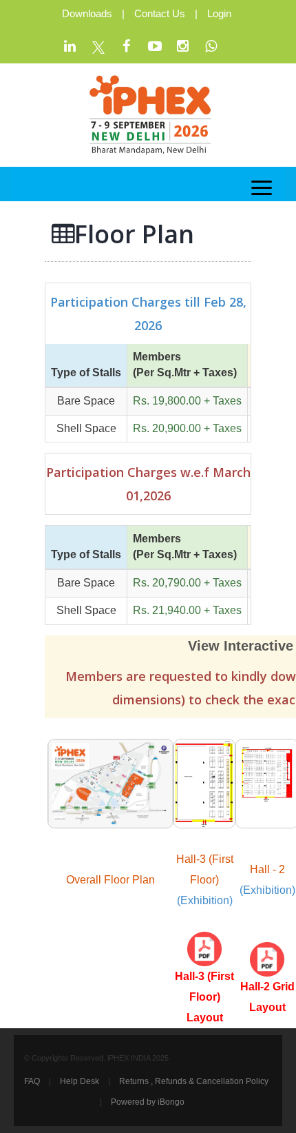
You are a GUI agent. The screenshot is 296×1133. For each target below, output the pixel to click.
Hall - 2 (267, 869)
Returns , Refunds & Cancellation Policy (193, 1081)
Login (219, 13)
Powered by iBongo (147, 1102)
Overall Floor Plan (110, 880)
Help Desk (79, 1081)
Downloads (87, 13)
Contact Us (159, 13)
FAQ (32, 1081)
